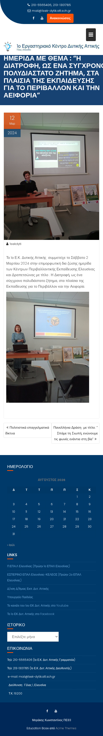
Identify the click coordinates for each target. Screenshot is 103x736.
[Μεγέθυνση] (82, 298)
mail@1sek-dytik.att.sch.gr (51, 10)
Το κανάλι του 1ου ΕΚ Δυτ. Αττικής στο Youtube (38, 605)
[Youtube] (42, 18)
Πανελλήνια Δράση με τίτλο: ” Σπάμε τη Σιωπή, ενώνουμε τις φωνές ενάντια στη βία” (75, 433)
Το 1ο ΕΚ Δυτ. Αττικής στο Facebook (30, 614)
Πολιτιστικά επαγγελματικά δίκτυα (27, 430)
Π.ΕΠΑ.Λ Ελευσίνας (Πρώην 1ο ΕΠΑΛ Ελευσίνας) (38, 566)
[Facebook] (33, 18)
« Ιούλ (11, 545)
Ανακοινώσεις (60, 18)
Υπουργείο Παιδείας (20, 597)
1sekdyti (15, 244)
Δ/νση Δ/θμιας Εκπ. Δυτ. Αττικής (28, 589)
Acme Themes (66, 728)
